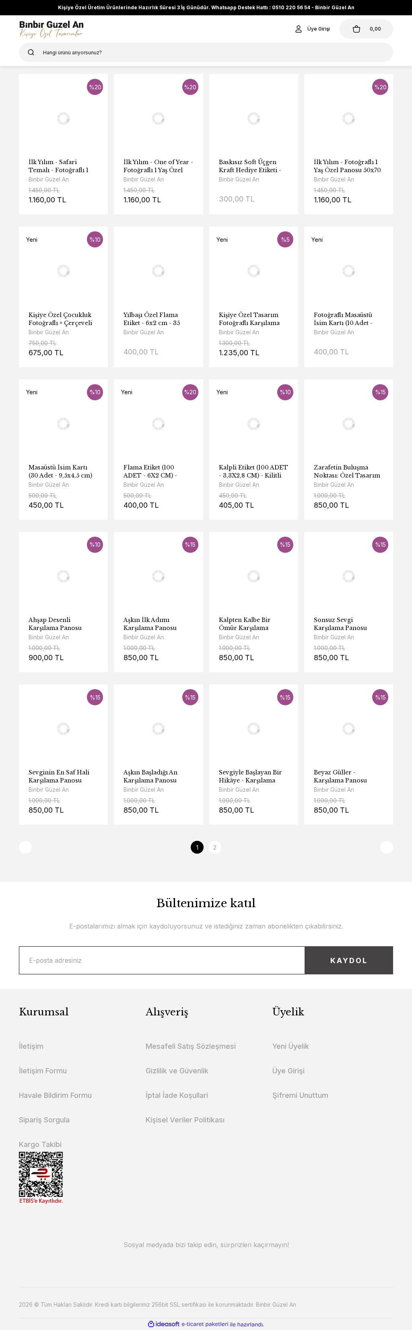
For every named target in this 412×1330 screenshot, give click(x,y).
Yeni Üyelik (290, 1046)
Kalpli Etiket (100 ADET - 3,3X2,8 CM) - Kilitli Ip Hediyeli (253, 472)
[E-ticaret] (205, 1324)
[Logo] (51, 29)
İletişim (31, 1046)
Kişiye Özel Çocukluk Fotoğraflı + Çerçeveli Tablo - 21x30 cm (60, 319)
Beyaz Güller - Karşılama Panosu (340, 776)
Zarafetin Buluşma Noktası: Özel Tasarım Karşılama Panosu (347, 472)
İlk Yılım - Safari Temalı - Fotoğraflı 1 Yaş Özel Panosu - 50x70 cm (59, 166)
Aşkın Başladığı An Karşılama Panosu (150, 776)
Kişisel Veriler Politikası (185, 1120)
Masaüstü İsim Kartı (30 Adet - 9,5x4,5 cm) (60, 471)
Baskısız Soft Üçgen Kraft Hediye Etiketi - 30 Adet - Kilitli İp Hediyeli (250, 166)
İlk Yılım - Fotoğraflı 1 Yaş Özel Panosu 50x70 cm (347, 166)
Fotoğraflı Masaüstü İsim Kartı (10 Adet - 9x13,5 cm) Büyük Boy (346, 319)
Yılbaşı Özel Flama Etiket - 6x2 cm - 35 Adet (152, 319)
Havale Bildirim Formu (55, 1095)
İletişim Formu (43, 1070)
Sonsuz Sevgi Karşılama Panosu (340, 624)
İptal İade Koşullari (177, 1095)
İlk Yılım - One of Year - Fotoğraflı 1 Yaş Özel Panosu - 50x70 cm (158, 166)
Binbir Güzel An (49, 179)
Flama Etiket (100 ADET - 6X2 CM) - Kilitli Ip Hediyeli (150, 472)
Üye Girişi (288, 1070)
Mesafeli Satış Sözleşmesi (191, 1046)
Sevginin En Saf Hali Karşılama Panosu (59, 776)
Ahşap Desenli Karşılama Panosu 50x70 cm (55, 624)
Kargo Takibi (40, 1144)
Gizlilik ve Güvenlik (177, 1070)
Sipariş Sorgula (44, 1120)
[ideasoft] (164, 1324)
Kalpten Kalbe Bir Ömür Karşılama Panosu (245, 624)
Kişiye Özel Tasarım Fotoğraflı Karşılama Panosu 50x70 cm (249, 319)
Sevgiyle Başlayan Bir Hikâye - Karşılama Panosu (250, 776)
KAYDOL (349, 960)
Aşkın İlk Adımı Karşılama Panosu (150, 624)
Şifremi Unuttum (300, 1095)
